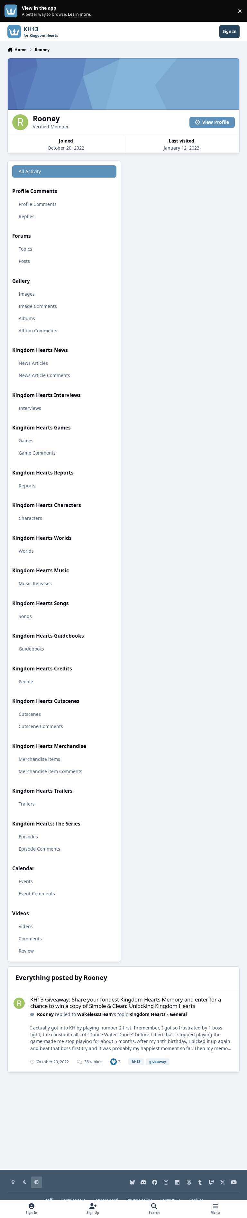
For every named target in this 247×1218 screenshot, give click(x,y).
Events (26, 881)
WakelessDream (95, 1014)
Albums (27, 318)
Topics (25, 249)
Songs (25, 616)
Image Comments (38, 306)
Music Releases (35, 583)
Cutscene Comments (41, 726)
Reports (27, 486)
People (26, 681)
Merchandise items (39, 759)
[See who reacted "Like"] (113, 1061)
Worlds (26, 551)
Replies (26, 216)
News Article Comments (44, 375)
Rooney (45, 1014)
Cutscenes (30, 714)
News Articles (33, 363)
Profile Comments (38, 204)
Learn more (12, 11)
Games (26, 441)
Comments (30, 939)
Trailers (27, 804)
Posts (24, 261)
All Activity (30, 171)
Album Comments (38, 331)
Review (26, 951)
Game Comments (37, 453)
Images (27, 294)
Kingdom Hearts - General (158, 1014)
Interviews (30, 408)
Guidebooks (31, 649)
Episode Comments (39, 849)
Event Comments (37, 893)
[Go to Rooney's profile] (19, 1003)
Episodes (28, 837)
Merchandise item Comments (50, 771)
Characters (30, 518)
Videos (26, 926)
